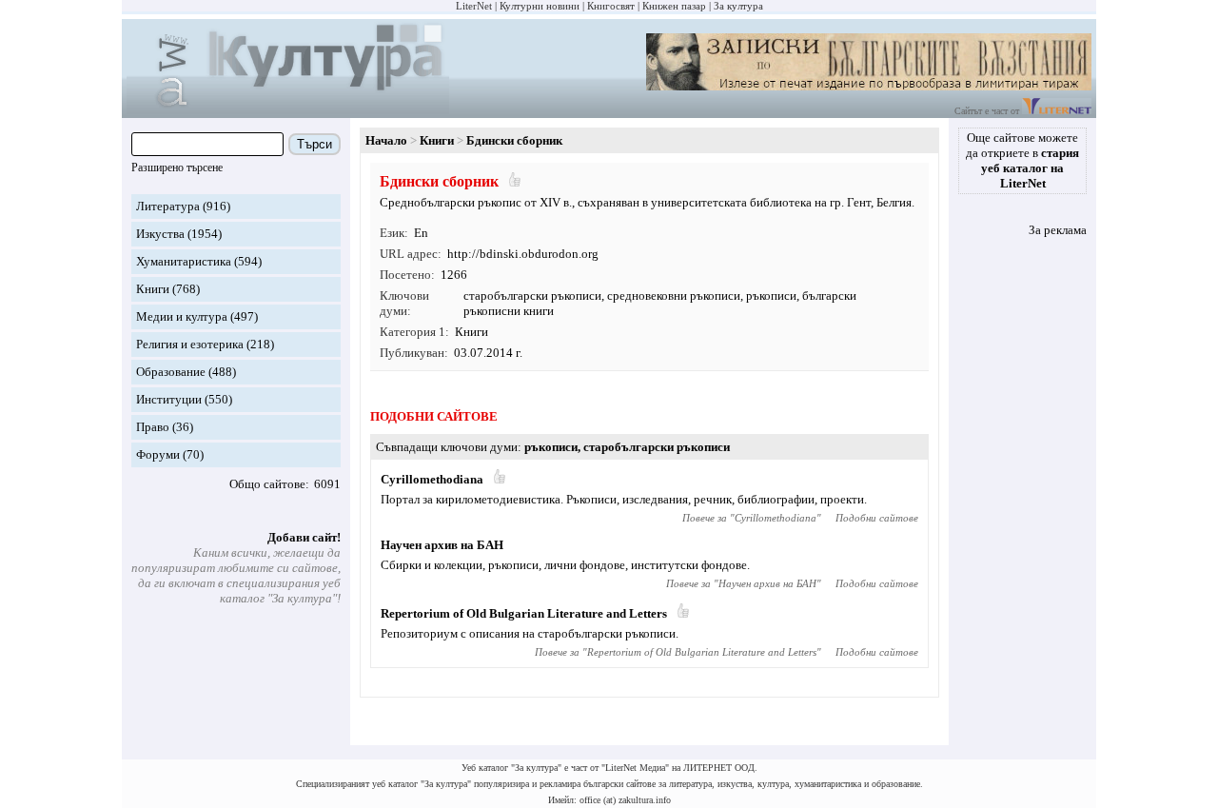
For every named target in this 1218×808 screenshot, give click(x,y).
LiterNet (474, 5)
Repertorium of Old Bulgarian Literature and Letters (524, 613)
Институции (169, 399)
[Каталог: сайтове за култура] (288, 110)
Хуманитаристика (183, 261)
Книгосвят (611, 5)
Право (152, 427)
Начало (386, 140)
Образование (171, 372)
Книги (152, 289)
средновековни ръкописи (673, 295)
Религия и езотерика (190, 344)
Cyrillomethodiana (432, 479)
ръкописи (771, 295)
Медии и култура (181, 316)
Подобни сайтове (876, 517)
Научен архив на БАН (442, 545)
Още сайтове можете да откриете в (1022, 160)
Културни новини (540, 5)
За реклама (1058, 230)
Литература (168, 206)
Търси (314, 144)
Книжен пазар (674, 5)
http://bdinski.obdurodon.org (523, 253)
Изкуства (160, 234)
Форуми (158, 454)
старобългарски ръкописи (532, 295)
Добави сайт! (304, 537)
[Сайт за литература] (1056, 111)
